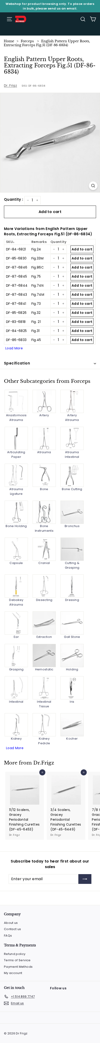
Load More (14, 348)
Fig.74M (37, 294)
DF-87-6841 (16, 303)
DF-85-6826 (16, 312)
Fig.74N (37, 285)
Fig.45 (36, 340)
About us (11, 923)
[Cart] (92, 19)
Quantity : (13, 199)
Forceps (27, 41)
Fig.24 (36, 249)
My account (13, 973)
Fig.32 (36, 312)
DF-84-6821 (16, 249)
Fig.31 (35, 330)
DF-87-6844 (17, 285)
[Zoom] (93, 185)
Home (9, 41)
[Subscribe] (84, 879)
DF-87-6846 (16, 267)
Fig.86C (37, 267)
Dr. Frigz (10, 85)
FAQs (8, 935)
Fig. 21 (36, 321)
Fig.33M (37, 258)
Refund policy (15, 954)
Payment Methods (18, 966)
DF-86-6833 (16, 340)
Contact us (12, 929)
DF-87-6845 (16, 276)
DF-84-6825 (16, 330)
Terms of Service (17, 960)
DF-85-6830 (16, 258)
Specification (17, 363)
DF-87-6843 (16, 294)
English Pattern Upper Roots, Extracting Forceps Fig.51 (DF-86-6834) (47, 43)
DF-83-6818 (16, 321)
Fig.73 (36, 303)
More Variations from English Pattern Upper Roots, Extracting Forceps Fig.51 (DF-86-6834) (48, 231)
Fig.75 (36, 276)
